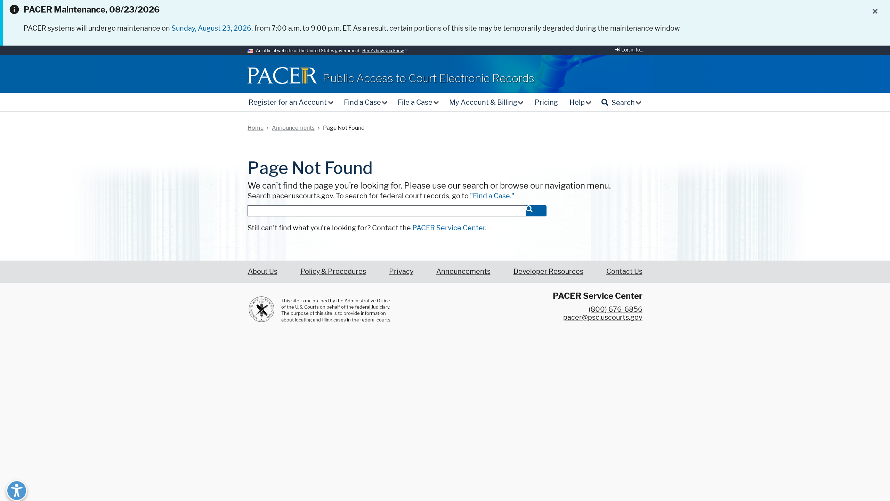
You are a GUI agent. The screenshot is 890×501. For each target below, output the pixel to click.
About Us (262, 271)
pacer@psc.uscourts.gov (602, 317)
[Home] (282, 75)
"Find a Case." (492, 196)
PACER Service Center (448, 228)
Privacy (401, 271)
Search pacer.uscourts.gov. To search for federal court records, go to (381, 196)
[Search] (536, 210)
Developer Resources (548, 271)
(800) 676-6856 (615, 309)
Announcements (463, 271)
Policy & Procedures (333, 271)
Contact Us (624, 271)
